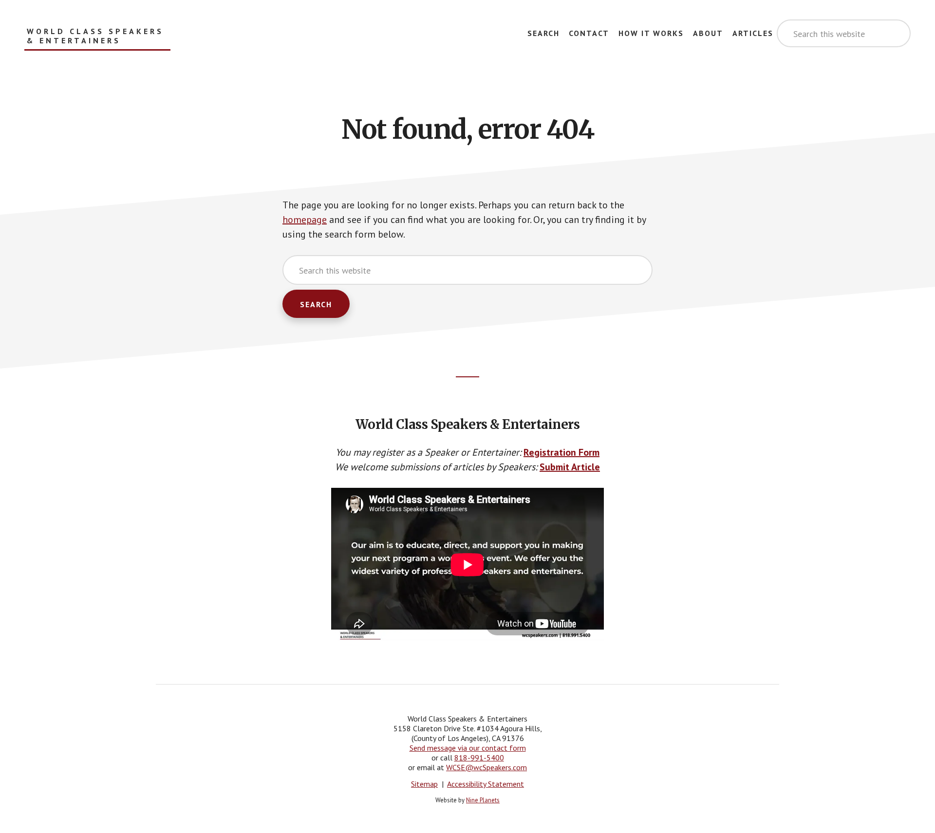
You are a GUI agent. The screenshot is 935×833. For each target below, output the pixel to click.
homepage (304, 219)
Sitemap (424, 784)
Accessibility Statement (485, 784)
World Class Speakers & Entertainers (95, 36)
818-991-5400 (479, 757)
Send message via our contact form (468, 748)
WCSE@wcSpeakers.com (486, 767)
